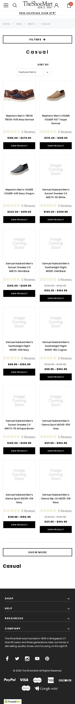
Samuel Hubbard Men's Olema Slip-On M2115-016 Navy (56, 498)
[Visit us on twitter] (17, 658)
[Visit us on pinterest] (47, 658)
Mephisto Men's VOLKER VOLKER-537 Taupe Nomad (56, 119)
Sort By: (43, 64)
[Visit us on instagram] (27, 658)
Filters (35, 39)
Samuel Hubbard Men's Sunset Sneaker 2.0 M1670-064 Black (19, 267)
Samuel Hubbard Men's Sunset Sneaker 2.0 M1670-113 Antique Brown (19, 424)
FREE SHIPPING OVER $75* (37, 13)
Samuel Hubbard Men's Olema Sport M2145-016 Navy (19, 498)
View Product (19, 145)
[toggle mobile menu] (6, 5)
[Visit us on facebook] (7, 658)
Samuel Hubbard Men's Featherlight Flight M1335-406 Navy (19, 346)
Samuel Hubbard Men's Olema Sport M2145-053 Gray (56, 424)
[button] (69, 5)
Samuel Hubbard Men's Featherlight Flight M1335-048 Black (55, 267)
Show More (37, 552)
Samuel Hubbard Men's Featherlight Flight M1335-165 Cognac (55, 346)
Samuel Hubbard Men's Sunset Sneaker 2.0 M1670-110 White (55, 193)
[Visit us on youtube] (37, 658)
